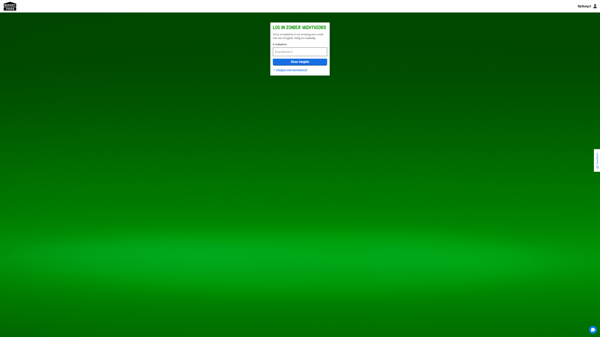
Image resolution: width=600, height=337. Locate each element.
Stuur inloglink (300, 61)
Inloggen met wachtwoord (291, 70)
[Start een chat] (593, 330)
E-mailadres (280, 44)
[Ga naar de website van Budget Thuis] (10, 6)
